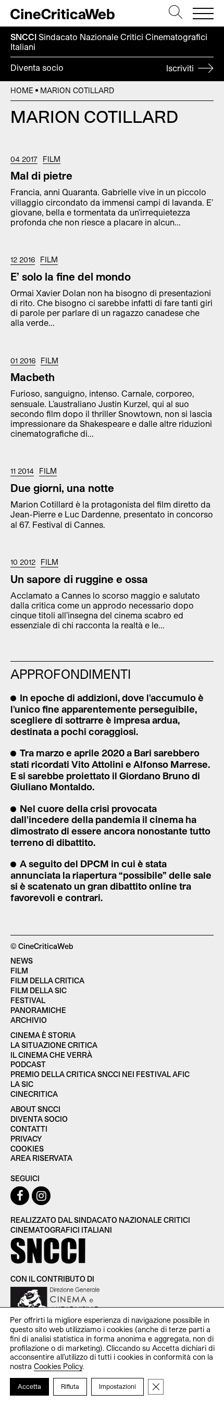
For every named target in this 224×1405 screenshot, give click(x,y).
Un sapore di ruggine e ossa (79, 579)
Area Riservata (41, 1158)
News (21, 960)
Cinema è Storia (43, 1035)
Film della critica (47, 980)
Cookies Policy (58, 1366)
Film (51, 159)
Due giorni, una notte (62, 488)
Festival (27, 1000)
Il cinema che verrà (51, 1054)
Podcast (28, 1064)
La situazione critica (53, 1045)
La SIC (21, 1084)
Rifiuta (70, 1386)
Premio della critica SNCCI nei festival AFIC (100, 1074)
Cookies (27, 1148)
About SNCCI (35, 1109)
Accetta (29, 1386)
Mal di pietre (41, 175)
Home (21, 90)
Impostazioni (117, 1386)
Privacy (26, 1138)
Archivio (28, 1020)
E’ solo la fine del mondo (70, 276)
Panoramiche (38, 1010)
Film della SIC (38, 990)
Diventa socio (103, 67)
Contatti (28, 1128)
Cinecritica (34, 1094)
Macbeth (32, 377)
